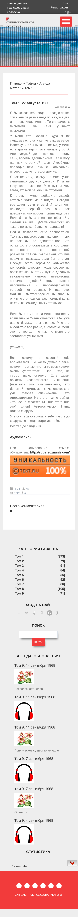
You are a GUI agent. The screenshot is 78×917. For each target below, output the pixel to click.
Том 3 (19, 565)
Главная (16, 83)
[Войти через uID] (19, 613)
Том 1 (29, 88)
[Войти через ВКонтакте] (26, 613)
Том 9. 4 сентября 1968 (33, 820)
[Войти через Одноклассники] (57, 613)
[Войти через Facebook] (34, 613)
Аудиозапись (20, 437)
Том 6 (19, 579)
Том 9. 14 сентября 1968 (34, 665)
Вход (66, 3)
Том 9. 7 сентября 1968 (33, 758)
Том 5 (19, 574)
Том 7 (19, 584)
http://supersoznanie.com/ (50, 452)
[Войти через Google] (49, 613)
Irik (27, 488)
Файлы (31, 83)
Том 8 (19, 588)
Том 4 (19, 570)
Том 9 (19, 593)
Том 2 (19, 561)
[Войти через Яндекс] (41, 613)
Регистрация (60, 7)
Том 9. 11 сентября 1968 (34, 696)
